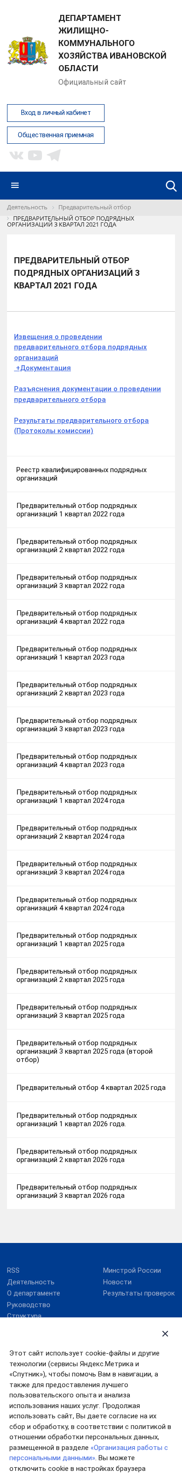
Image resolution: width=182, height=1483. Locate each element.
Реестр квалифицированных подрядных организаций (81, 474)
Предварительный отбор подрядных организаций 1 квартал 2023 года (76, 653)
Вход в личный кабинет (56, 113)
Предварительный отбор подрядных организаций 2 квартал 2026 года (76, 1155)
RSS (13, 1270)
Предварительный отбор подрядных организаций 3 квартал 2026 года (76, 1191)
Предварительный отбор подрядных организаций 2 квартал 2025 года (76, 975)
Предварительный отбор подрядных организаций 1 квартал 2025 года (76, 939)
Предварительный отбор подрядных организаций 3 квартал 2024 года (76, 868)
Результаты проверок (139, 1293)
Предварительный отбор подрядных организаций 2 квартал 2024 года (76, 832)
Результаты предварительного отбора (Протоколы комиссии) (81, 425)
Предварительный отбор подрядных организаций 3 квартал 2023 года (76, 724)
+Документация (42, 368)
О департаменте (33, 1293)
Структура (24, 1316)
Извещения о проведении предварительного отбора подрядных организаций (80, 347)
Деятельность (31, 1282)
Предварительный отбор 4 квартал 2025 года (91, 1087)
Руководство (28, 1305)
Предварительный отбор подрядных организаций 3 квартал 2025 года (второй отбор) (84, 1051)
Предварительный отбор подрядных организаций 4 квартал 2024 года (76, 903)
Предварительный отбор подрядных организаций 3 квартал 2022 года (76, 581)
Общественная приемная (56, 135)
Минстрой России (132, 1270)
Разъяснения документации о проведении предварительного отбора (87, 394)
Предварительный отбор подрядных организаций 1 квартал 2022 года (76, 509)
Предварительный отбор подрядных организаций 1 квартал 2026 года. (76, 1119)
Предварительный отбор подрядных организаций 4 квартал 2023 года (76, 760)
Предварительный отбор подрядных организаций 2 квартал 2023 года (76, 689)
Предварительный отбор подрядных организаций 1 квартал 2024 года (76, 796)
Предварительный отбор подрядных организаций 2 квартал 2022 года (76, 545)
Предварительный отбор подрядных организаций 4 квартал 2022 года (76, 617)
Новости (117, 1282)
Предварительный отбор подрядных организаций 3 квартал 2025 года (76, 1011)
